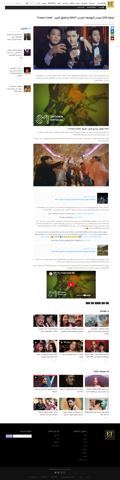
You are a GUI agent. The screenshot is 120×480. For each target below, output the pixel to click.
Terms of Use (44, 477)
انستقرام (56, 442)
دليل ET (17, 3)
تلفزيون (72, 3)
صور (85, 442)
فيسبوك (56, 435)
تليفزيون (106, 360)
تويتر (92, 303)
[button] (112, 28)
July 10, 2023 (78, 217)
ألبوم (103, 303)
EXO (107, 303)
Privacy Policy (54, 477)
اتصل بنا (80, 477)
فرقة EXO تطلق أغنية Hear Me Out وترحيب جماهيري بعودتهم (73, 251)
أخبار (85, 435)
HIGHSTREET (52, 3)
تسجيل (9, 436)
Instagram (7, 3)
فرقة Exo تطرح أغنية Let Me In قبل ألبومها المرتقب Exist (75, 199)
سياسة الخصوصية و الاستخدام (68, 477)
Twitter (11, 3)
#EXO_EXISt (45, 237)
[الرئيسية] (110, 4)
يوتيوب (87, 303)
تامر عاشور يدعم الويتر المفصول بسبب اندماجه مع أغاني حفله (14, 37)
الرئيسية (91, 3)
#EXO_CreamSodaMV (90, 234)
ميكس (44, 3)
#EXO (37, 232)
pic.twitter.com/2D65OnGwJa (92, 237)
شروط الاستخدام (33, 477)
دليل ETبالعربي (82, 460)
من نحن (88, 477)
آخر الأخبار (84, 3)
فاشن (85, 456)
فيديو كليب (97, 303)
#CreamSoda (65, 234)
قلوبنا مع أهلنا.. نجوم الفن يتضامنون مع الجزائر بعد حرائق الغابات (98, 331)
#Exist (47, 234)
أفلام (59, 3)
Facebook (4, 3)
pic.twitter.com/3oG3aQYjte (84, 214)
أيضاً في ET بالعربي (89, 197)
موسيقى (65, 3)
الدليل (100, 7)
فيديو (78, 3)
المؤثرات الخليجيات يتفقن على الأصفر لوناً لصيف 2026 (14, 89)
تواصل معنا (55, 446)
